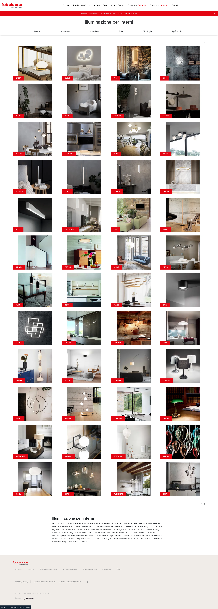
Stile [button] (121, 31)
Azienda (18, 569)
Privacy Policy (21, 581)
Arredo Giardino (90, 569)
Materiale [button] (94, 31)
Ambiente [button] (65, 31)
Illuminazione (108, 14)
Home (83, 14)
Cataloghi (106, 569)
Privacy (3, 607)
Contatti (175, 5)
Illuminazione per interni (126, 14)
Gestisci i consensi (23, 607)
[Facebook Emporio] (88, 581)
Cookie (10, 607)
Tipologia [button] (147, 31)
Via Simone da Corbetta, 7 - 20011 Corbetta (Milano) (57, 581)
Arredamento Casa (81, 5)
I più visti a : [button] (178, 31)
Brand (119, 569)
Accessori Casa (100, 5)
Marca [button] (37, 31)
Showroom (137, 5)
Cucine (65, 5)
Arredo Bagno (117, 5)
